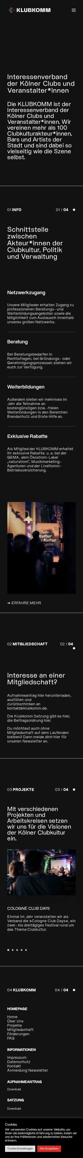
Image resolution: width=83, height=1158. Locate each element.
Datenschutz (18, 1062)
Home (12, 1017)
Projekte (14, 1025)
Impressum (17, 1058)
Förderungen (18, 1034)
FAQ (11, 1038)
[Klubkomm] (29, 10)
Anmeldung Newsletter (27, 1070)
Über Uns (15, 1021)
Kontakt (14, 1066)
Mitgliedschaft (20, 1030)
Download (14, 1089)
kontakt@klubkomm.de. (27, 708)
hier (41, 696)
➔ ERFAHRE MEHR (24, 603)
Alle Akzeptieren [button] (49, 1148)
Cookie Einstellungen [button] (20, 1148)
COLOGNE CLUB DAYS (28, 909)
